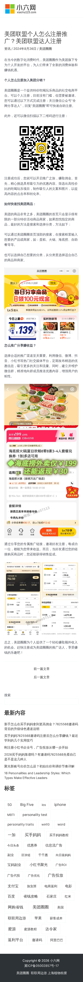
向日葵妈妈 (63, 855)
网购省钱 (15, 907)
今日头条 (13, 845)
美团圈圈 (45, 49)
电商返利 (50, 886)
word (61, 824)
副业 (10, 855)
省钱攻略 (30, 896)
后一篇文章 (42, 677)
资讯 (7, 49)
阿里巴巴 (56, 940)
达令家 (51, 929)
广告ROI (61, 865)
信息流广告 (53, 845)
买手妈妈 (33, 834)
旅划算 (32, 886)
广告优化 (34, 875)
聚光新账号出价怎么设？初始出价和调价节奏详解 (39, 766)
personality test (35, 815)
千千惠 (43, 855)
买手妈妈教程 (59, 835)
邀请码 (37, 940)
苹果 (38, 918)
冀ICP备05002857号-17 (41, 966)
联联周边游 (17, 918)
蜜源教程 (30, 929)
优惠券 (32, 845)
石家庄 (51, 896)
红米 (68, 896)
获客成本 (56, 918)
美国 (60, 907)
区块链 (25, 855)
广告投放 (55, 875)
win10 (46, 824)
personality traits (20, 824)
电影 (68, 886)
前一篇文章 (42, 669)
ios (44, 805)
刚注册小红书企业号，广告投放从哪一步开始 (36, 747)
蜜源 (12, 928)
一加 (12, 834)
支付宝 (13, 886)
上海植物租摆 (57, 973)
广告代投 (13, 875)
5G (9, 805)
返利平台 (15, 940)
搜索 (7, 695)
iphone (60, 804)
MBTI (11, 815)
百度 (11, 896)
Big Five (27, 804)
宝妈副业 (14, 865)
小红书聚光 (39, 865)
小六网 (55, 961)
